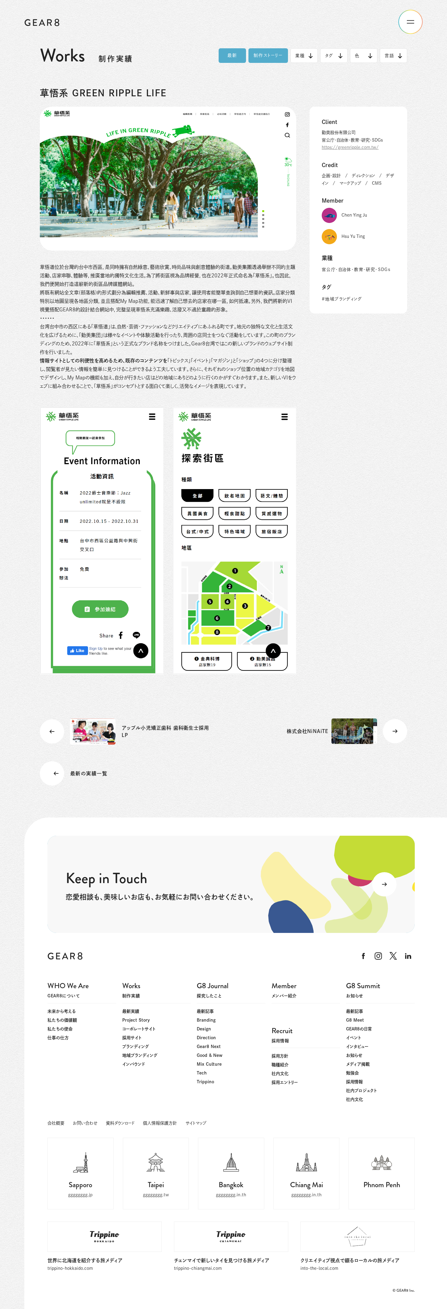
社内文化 (354, 1099)
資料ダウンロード (120, 1123)
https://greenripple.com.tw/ (350, 147)
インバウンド (133, 1064)
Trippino (205, 1082)
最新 (232, 55)
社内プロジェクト (361, 1090)
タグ (329, 55)
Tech (202, 1073)
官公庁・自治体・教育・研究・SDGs (356, 269)
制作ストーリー (268, 55)
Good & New (209, 1055)
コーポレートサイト (138, 1029)
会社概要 (55, 1123)
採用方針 (280, 1056)
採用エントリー (285, 1082)
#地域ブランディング (342, 299)
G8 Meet (355, 1020)
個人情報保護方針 (160, 1123)
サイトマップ (195, 1123)
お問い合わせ (85, 1123)
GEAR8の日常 (359, 1029)
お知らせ (354, 1055)
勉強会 (352, 1073)
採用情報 (354, 1082)
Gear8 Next (209, 1046)
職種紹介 (280, 1065)
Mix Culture (209, 1064)
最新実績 (130, 1011)
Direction (206, 1038)
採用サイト (131, 1038)
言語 (389, 55)
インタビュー (357, 1046)
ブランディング (135, 1046)
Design (204, 1029)
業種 (300, 55)
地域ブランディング (140, 1055)
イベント (353, 1038)
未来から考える (61, 1011)
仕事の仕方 (58, 1038)
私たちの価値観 (62, 1020)
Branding (206, 1020)
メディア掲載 (358, 1064)
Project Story (136, 1020)
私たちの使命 (60, 1029)
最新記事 (205, 1011)
